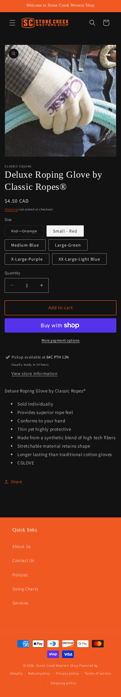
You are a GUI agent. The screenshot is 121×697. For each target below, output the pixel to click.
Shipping (11, 209)
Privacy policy (67, 673)
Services (20, 603)
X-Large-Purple (27, 259)
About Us (21, 546)
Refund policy (39, 673)
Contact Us (23, 560)
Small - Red (65, 231)
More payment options (61, 340)
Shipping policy (63, 683)
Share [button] (16, 481)
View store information (34, 373)
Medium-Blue (25, 245)
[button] (12, 23)
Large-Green (68, 245)
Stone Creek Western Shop (57, 665)
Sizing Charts (25, 589)
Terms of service (98, 673)
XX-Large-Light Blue (79, 259)
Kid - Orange (27, 232)
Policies (20, 575)
